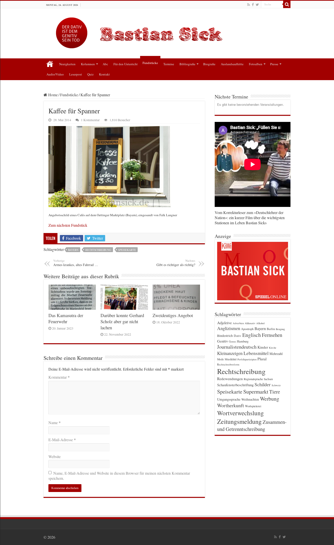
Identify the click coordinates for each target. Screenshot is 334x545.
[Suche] (286, 4)
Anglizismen (228, 328)
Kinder (262, 347)
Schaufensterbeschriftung (235, 385)
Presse (274, 64)
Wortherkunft (230, 405)
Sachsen (268, 379)
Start (50, 63)
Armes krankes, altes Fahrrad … (75, 263)
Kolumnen (88, 64)
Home (52, 94)
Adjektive (224, 322)
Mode (220, 359)
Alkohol (260, 323)
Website (54, 456)
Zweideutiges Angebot (173, 315)
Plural (262, 358)
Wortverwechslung (240, 413)
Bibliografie (187, 64)
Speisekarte (127, 250)
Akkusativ (250, 323)
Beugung (280, 329)
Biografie (209, 64)
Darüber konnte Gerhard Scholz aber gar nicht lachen (122, 321)
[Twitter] (257, 5)
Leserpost (75, 74)
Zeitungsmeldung (239, 421)
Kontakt (104, 74)
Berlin (271, 329)
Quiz (90, 74)
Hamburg (242, 341)
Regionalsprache (253, 379)
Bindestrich (225, 335)
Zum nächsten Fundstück (67, 225)
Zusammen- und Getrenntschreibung (252, 425)
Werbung (269, 398)
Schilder (263, 384)
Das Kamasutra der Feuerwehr (65, 318)
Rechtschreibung (98, 250)
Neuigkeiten (67, 64)
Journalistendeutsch (236, 346)
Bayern (73, 250)
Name (54, 422)
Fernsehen (272, 334)
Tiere (274, 391)
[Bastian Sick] (167, 31)
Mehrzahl (276, 353)
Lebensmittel (256, 353)
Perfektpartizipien (246, 359)
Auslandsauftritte (232, 64)
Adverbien (238, 323)
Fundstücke (150, 63)
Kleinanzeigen (230, 353)
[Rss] (248, 5)
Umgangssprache (228, 399)
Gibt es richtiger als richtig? (175, 263)
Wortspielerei (253, 406)
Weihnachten (250, 399)
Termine (168, 64)
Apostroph (247, 329)
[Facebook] (252, 5)
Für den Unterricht (125, 64)
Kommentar (59, 377)
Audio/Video (55, 74)
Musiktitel (230, 359)
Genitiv (222, 341)
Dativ (237, 335)
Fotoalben (255, 64)
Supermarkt (255, 391)
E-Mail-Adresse (62, 439)
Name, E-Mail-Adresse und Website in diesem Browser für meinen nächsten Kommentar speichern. (119, 475)
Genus (232, 341)
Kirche (272, 347)
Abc (105, 64)
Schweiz (276, 385)
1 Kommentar (90, 120)
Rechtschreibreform (228, 364)
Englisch (251, 334)
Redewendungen (230, 378)
